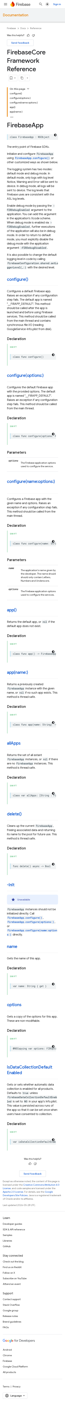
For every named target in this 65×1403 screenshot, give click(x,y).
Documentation (15, 15)
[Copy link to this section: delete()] (25, 814)
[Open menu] (5, 4)
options (14, 1004)
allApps (13, 743)
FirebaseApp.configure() (32, 158)
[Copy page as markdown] (22, 78)
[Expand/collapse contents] (28, 89)
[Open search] (41, 4)
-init (11, 884)
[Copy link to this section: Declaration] (29, 339)
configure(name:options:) (31, 481)
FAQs (6, 1327)
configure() (17, 279)
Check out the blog (13, 1261)
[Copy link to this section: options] (24, 1005)
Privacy (16, 1386)
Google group (10, 1310)
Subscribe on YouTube (15, 1278)
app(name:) (17, 672)
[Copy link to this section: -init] (18, 885)
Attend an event (12, 1284)
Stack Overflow (11, 1304)
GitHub (7, 1246)
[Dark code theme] (55, 135)
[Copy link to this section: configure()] (31, 280)
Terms (6, 1386)
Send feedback (20, 42)
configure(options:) (25, 375)
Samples (7, 1235)
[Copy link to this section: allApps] (23, 743)
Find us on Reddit (12, 1267)
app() (12, 610)
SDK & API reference (14, 1229)
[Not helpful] (33, 35)
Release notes (10, 1316)
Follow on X (9, 1272)
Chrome (7, 1355)
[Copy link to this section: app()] (20, 610)
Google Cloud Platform (15, 1366)
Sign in (57, 4)
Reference (35, 28)
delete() (14, 814)
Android (7, 1349)
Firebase (11, 28)
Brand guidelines (12, 1321)
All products (9, 1372)
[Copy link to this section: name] (20, 947)
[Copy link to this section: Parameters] (29, 452)
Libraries (7, 1240)
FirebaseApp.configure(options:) (31, 922)
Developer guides (12, 1223)
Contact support (12, 1299)
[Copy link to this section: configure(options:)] (47, 376)
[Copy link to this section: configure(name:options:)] (10, 487)
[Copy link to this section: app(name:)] (31, 673)
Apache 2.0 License (13, 1191)
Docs (23, 28)
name (12, 946)
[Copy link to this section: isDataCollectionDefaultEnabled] (25, 1073)
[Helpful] (28, 35)
